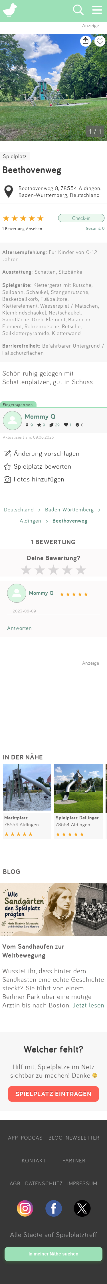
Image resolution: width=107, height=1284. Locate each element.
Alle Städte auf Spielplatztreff (53, 1234)
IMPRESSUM (82, 1183)
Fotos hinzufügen (39, 479)
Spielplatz (15, 156)
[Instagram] (25, 1214)
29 (57, 425)
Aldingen (30, 520)
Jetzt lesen (88, 1005)
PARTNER (73, 1160)
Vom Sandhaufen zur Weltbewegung (33, 951)
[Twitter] (82, 1214)
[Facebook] (53, 1214)
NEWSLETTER (82, 1137)
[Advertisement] (56, 701)
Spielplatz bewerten (42, 466)
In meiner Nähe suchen (53, 1253)
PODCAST (33, 1137)
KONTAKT (34, 1160)
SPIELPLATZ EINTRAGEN (53, 1093)
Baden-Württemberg (69, 509)
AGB (15, 1183)
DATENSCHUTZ (44, 1183)
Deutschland (19, 509)
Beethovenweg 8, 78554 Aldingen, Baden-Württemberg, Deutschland (60, 191)
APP (13, 1137)
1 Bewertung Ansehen (22, 228)
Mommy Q (40, 416)
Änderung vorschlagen (47, 453)
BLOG (56, 1137)
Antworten (19, 627)
